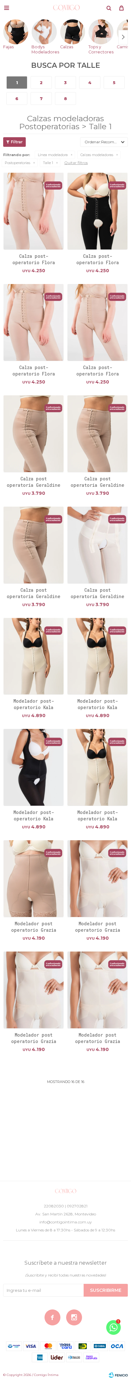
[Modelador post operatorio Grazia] (33, 878)
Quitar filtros (76, 162)
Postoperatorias (17, 163)
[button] (108, 8)
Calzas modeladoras (96, 155)
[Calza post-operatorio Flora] (33, 210)
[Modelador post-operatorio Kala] (33, 656)
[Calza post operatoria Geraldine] (33, 433)
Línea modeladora (53, 155)
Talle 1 (48, 163)
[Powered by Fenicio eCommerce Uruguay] (118, 1375)
